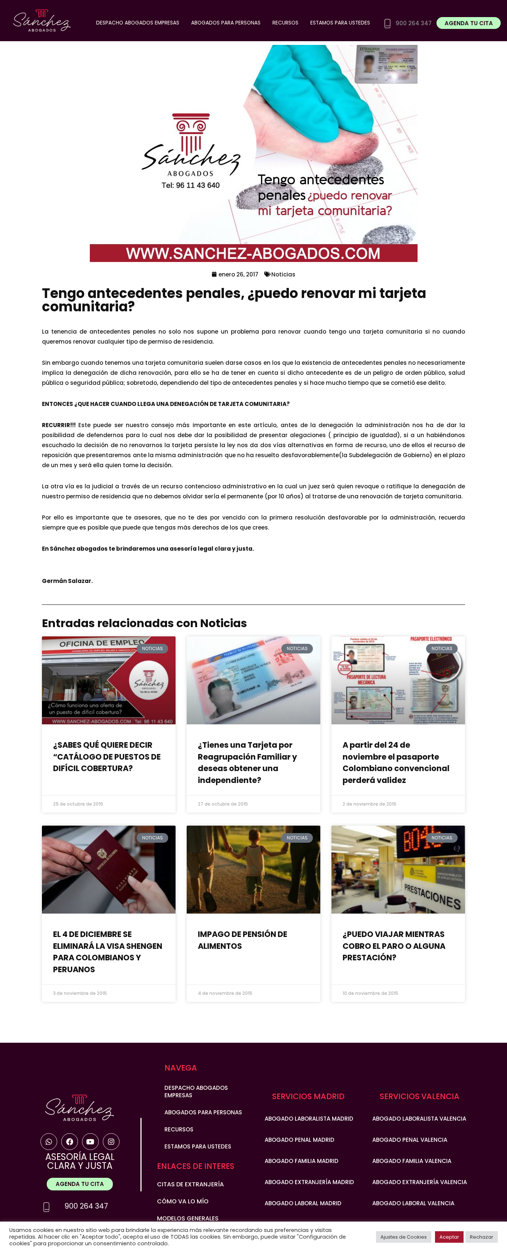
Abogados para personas (226, 22)
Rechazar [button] (481, 1236)
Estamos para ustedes (340, 22)
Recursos (285, 22)
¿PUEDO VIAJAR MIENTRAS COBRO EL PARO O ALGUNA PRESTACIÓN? (394, 946)
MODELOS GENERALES (188, 1218)
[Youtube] (90, 1141)
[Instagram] (111, 1141)
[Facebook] (69, 1141)
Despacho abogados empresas (137, 22)
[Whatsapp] (48, 1141)
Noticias (283, 274)
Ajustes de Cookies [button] (403, 1236)
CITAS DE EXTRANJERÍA (190, 1184)
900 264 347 (86, 1206)
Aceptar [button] (449, 1236)
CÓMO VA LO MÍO (183, 1201)
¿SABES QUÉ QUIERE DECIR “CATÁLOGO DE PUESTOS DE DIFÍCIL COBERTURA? (107, 757)
